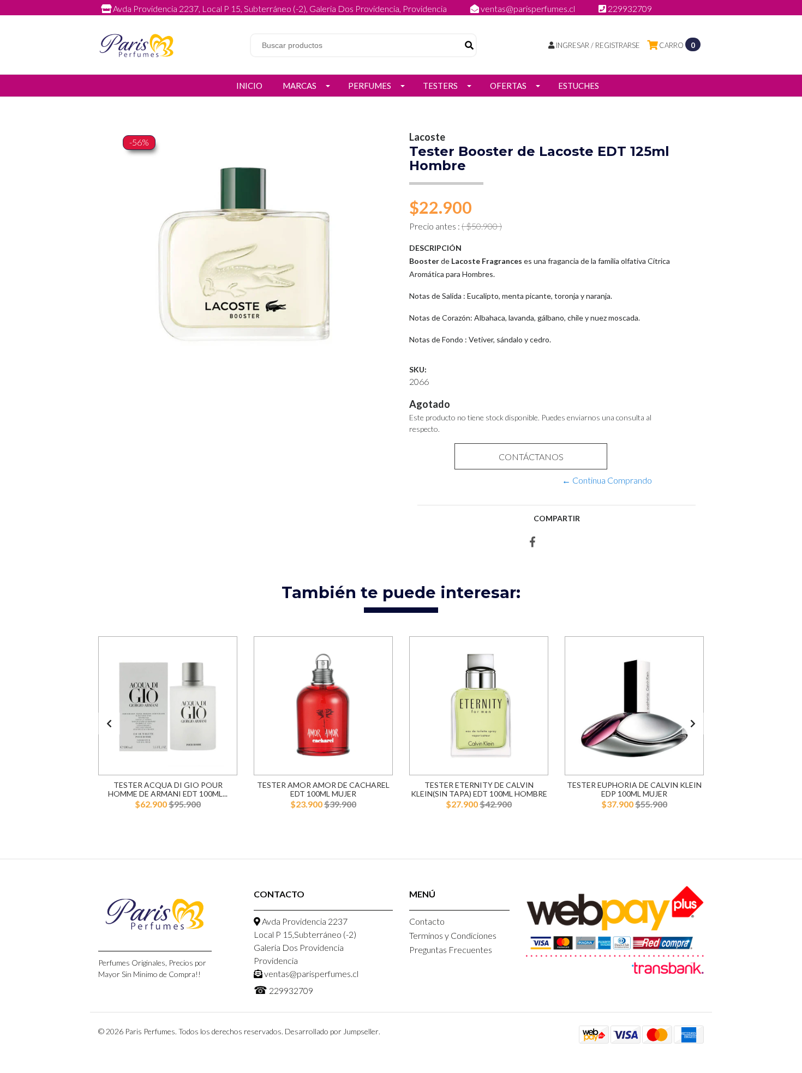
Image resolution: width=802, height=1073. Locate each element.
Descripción (435, 247)
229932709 (629, 8)
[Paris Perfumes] (136, 44)
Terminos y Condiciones (452, 935)
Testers (440, 86)
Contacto (427, 921)
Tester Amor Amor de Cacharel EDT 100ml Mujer (323, 789)
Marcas (299, 86)
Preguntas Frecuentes (450, 949)
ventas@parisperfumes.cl (528, 8)
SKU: (418, 369)
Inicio (249, 86)
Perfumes (369, 86)
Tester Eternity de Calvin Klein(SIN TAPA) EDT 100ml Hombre (479, 789)
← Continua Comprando (607, 480)
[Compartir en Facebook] (532, 542)
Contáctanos (530, 456)
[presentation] (109, 723)
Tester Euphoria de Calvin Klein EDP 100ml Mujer (634, 789)
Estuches (578, 86)
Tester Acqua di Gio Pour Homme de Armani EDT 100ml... (168, 789)
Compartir (557, 518)
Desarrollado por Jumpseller (332, 1031)
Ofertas (508, 86)
